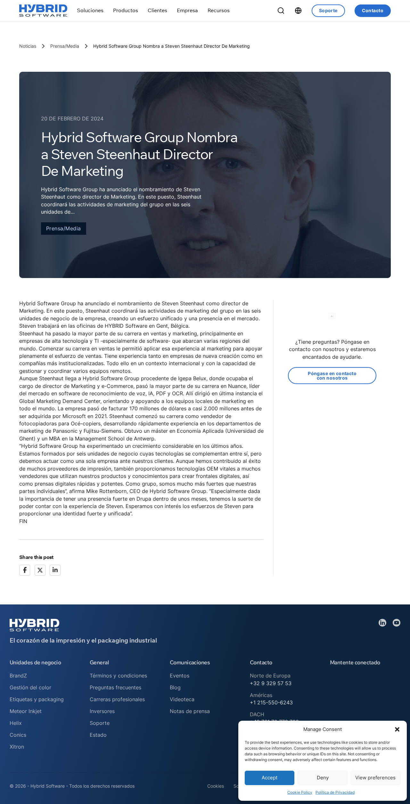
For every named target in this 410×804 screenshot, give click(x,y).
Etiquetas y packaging (37, 699)
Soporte (328, 10)
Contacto (372, 10)
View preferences (375, 778)
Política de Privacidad (335, 792)
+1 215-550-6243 (271, 702)
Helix (16, 723)
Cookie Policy (299, 792)
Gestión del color (30, 687)
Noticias (27, 46)
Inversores (102, 711)
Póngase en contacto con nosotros (332, 376)
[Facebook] (24, 570)
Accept (269, 778)
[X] (40, 570)
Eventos (179, 675)
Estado (98, 735)
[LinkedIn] (55, 570)
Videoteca (182, 699)
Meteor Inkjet (26, 711)
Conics (18, 735)
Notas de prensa (190, 711)
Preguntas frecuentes (115, 687)
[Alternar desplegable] (90, 10)
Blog (175, 687)
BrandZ (18, 675)
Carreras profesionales (117, 699)
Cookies (215, 786)
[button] (397, 729)
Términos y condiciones (118, 675)
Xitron (17, 746)
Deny (323, 778)
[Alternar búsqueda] (281, 10)
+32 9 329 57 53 (270, 683)
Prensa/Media (64, 46)
